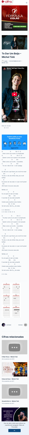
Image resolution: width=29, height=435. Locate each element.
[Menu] (26, 2)
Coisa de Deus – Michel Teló (10, 379)
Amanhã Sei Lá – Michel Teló (10, 401)
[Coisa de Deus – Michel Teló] (14, 369)
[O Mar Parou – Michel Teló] (14, 347)
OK (14, 430)
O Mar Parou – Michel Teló (10, 357)
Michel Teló (5, 62)
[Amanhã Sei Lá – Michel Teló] (14, 391)
